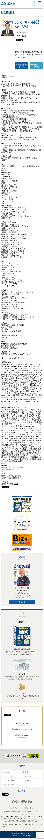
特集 (26, 772)
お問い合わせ (28, 808)
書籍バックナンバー (11, 785)
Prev (3, 756)
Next (40, 756)
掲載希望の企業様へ (13, 811)
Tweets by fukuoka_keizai (22, 729)
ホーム (6, 772)
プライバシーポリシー (32, 811)
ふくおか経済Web (8, 3)
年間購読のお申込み (22, 65)
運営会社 (16, 808)
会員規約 (23, 814)
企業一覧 (28, 776)
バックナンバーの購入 (36, 65)
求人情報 (28, 780)
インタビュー (9, 776)
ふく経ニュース (9, 780)
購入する (22, 602)
